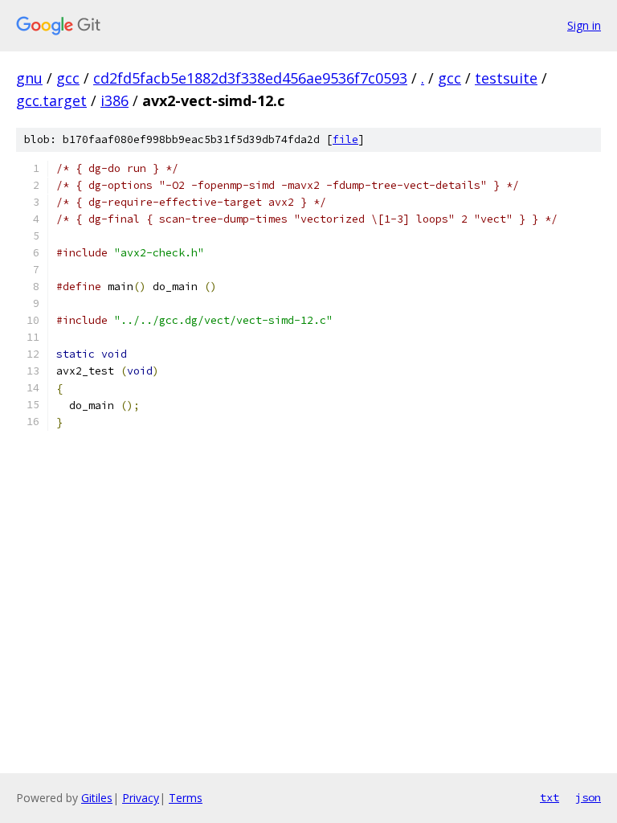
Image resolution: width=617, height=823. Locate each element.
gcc (68, 78)
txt (549, 797)
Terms (185, 797)
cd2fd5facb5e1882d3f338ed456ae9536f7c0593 (250, 78)
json (588, 797)
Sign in (584, 25)
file (345, 139)
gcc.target (51, 100)
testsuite (506, 78)
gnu (29, 78)
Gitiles (96, 797)
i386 (114, 100)
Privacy (140, 797)
